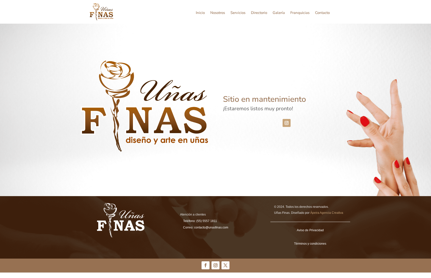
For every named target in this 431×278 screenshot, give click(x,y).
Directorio (259, 13)
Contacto (322, 13)
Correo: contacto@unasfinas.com (205, 227)
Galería (279, 13)
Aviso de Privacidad (310, 230)
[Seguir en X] (225, 265)
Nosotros (217, 13)
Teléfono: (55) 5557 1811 (200, 221)
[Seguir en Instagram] (287, 123)
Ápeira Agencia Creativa (326, 213)
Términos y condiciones (310, 243)
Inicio (200, 13)
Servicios (237, 13)
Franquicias (300, 13)
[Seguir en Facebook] (206, 265)
